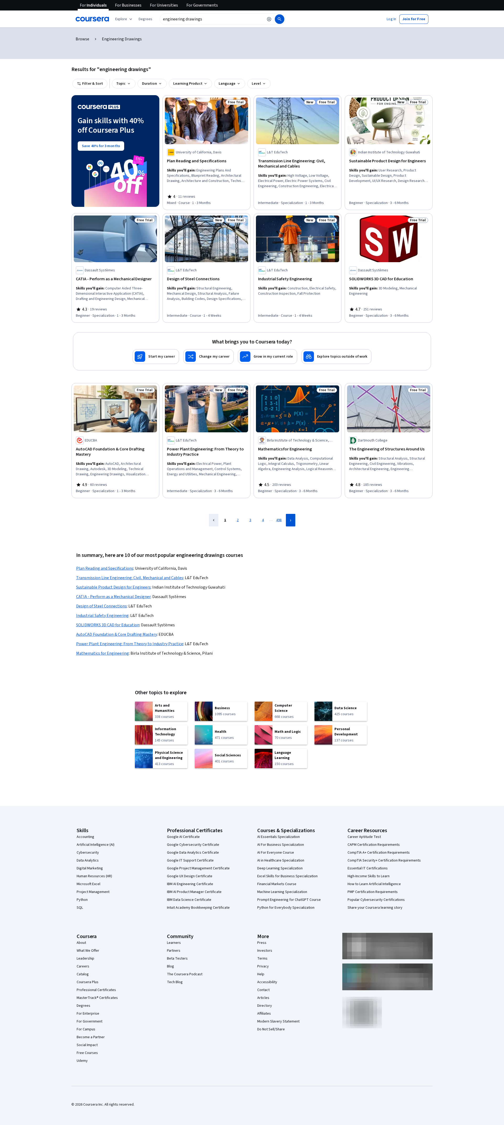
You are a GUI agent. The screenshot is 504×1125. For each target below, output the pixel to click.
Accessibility (267, 982)
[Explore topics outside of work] (336, 356)
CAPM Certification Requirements (374, 844)
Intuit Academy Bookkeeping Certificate (198, 907)
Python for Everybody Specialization (285, 907)
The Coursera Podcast (184, 974)
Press (261, 942)
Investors (264, 950)
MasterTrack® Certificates (97, 997)
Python (82, 899)
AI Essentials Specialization (278, 836)
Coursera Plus (87, 982)
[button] (145, 19)
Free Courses (87, 1053)
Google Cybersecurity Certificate (193, 844)
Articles (263, 997)
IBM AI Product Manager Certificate (194, 892)
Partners (173, 950)
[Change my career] (208, 356)
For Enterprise (88, 1013)
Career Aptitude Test (364, 836)
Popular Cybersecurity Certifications (376, 899)
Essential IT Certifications (368, 868)
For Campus (86, 1029)
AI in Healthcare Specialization (280, 860)
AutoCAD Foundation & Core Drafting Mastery (116, 634)
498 (279, 520)
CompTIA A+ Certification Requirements (379, 852)
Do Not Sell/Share (271, 1029)
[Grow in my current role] (267, 356)
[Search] (279, 19)
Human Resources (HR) (94, 876)
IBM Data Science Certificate (189, 899)
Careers (83, 966)
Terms (262, 958)
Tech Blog (175, 982)
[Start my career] (156, 356)
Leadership (85, 958)
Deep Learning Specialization (280, 868)
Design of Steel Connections (101, 606)
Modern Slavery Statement (278, 1021)
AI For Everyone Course (275, 852)
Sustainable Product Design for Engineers (113, 587)
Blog (170, 966)
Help (260, 974)
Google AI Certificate (183, 836)
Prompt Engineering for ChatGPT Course (289, 899)
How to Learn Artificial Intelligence (374, 884)
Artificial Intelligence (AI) (95, 844)
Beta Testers (177, 958)
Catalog (83, 974)
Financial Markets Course (276, 884)
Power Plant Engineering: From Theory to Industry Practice (129, 644)
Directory (264, 1005)
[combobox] (211, 19)
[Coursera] (92, 19)
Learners (174, 942)
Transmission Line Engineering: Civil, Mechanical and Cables (129, 578)
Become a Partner (91, 1037)
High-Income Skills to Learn (369, 876)
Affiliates (264, 1013)
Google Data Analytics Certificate (193, 852)
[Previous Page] (213, 520)
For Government (89, 1021)
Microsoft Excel (88, 884)
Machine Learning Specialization (282, 892)
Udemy (82, 1060)
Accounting (85, 836)
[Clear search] (269, 19)
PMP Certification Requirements (373, 892)
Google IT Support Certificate (190, 860)
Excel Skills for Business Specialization (287, 876)
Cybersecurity (88, 852)
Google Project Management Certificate (198, 868)
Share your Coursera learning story (375, 907)
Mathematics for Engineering (102, 653)
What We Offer (88, 950)
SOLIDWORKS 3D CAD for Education (107, 625)
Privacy (263, 966)
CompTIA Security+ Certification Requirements (384, 860)
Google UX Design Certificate (189, 876)
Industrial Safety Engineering (102, 615)
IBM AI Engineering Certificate (190, 884)
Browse (82, 39)
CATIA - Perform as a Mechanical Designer (113, 597)
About (81, 942)
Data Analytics (88, 860)
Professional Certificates (96, 990)
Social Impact (87, 1045)
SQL (80, 907)
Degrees (83, 1005)
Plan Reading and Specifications (104, 568)
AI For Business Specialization (280, 844)
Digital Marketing (90, 868)
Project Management (93, 892)
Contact (263, 990)
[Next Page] (290, 520)
